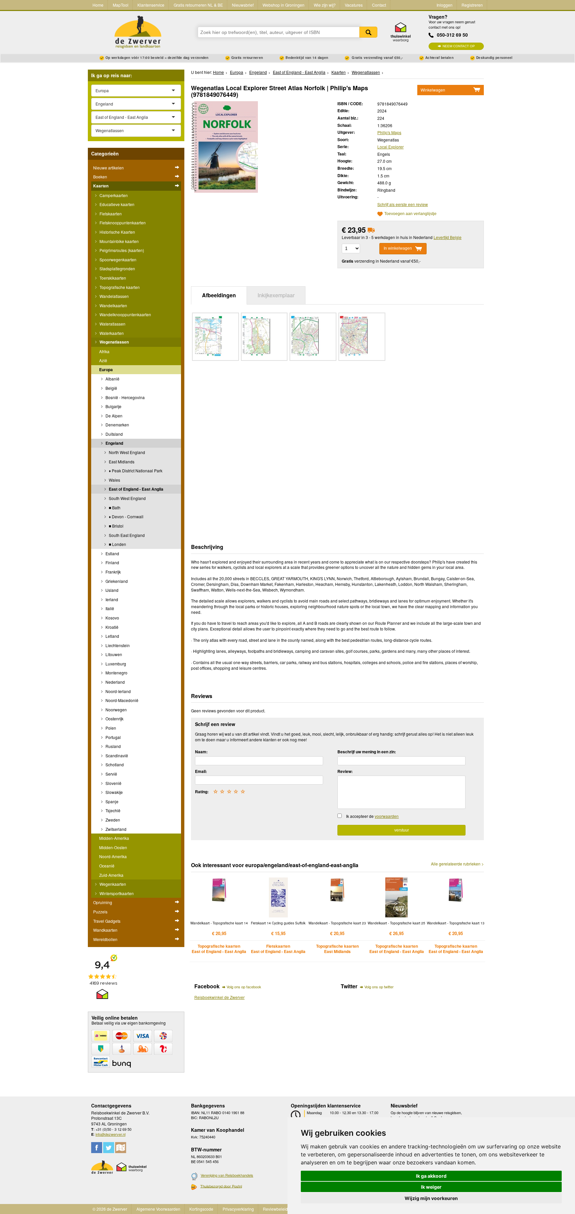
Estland (111, 553)
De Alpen (113, 415)
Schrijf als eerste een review (402, 204)
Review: (345, 771)
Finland (111, 562)
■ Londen (117, 544)
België (110, 388)
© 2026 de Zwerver (110, 1209)
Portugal (112, 737)
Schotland (114, 764)
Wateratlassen (111, 324)
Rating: (202, 792)
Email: (201, 771)
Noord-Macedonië (121, 700)
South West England (127, 498)
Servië (110, 774)
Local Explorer (390, 146)
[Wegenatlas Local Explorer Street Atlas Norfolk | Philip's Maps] (224, 146)
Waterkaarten (111, 333)
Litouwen (113, 654)
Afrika (104, 351)
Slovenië (112, 783)
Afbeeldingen (219, 295)
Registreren (472, 5)
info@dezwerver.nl (110, 1134)
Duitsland (113, 434)
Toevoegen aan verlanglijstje (410, 214)
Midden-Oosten (113, 847)
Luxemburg (115, 663)
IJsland (111, 590)
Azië (103, 360)
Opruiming (102, 902)
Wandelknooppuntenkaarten (124, 314)
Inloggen (445, 5)
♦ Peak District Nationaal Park (135, 470)
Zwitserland (115, 829)
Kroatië (111, 627)
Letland (111, 636)
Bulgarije (112, 406)
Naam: (201, 752)
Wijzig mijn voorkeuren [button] (431, 1198)
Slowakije (113, 792)
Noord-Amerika (113, 856)
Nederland (114, 682)
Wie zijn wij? (325, 5)
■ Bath (114, 507)
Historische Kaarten (116, 232)
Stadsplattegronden (116, 268)
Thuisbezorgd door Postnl (221, 1186)
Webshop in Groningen (283, 5)
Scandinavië (116, 755)
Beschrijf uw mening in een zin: (366, 752)
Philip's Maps (389, 132)
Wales (114, 480)
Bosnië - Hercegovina (124, 397)
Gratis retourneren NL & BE (198, 5)
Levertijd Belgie (448, 237)
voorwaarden (387, 816)
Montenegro (115, 672)
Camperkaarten (113, 195)
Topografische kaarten (119, 287)
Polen (110, 728)
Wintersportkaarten (116, 893)
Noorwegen (115, 709)
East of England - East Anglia (135, 489)
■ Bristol (115, 526)
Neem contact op (459, 46)
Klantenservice (150, 5)
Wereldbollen (105, 939)
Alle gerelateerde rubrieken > (457, 863)
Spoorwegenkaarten (117, 259)
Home (98, 5)
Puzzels (100, 911)
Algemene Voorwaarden (158, 1209)
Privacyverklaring (238, 1209)
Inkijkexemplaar (276, 295)
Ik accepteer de (372, 816)
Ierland (111, 599)
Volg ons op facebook (244, 987)
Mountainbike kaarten (118, 241)
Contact (379, 5)
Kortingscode (201, 1209)
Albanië (111, 378)
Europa (106, 369)
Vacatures (354, 5)
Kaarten (100, 186)
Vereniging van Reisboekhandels (227, 1175)
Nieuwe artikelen (108, 167)
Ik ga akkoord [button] (431, 1176)
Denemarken (116, 424)
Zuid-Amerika (111, 875)
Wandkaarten (105, 930)
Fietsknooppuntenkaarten (122, 222)
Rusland (112, 746)
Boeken (100, 176)
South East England (126, 535)
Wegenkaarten (112, 884)
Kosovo (111, 617)
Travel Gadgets (106, 921)
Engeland (113, 443)
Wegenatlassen (113, 342)
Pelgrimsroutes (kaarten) (121, 250)
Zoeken (368, 32)
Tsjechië (112, 810)
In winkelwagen (398, 248)
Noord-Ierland (117, 691)
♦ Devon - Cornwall (125, 516)
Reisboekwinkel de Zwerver (219, 997)
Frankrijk (112, 572)
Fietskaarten (110, 213)
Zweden (112, 820)
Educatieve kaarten (116, 204)
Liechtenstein (117, 645)
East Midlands (121, 461)
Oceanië (106, 865)
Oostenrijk (113, 718)
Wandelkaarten (112, 305)
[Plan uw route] (120, 1147)
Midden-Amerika (114, 838)
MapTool (120, 5)
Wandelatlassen (113, 296)
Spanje (111, 801)
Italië (109, 608)
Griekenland (116, 581)
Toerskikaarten (112, 278)
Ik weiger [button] (431, 1187)
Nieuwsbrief (243, 5)
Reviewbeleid (275, 1209)
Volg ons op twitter (379, 987)
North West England (126, 452)
